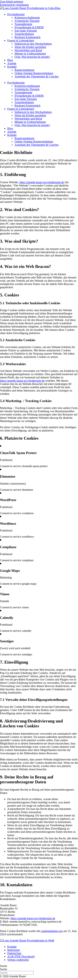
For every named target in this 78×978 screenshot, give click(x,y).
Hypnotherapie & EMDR (29, 27)
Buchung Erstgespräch (27, 37)
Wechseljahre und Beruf (28, 50)
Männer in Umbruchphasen (30, 53)
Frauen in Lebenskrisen (20, 40)
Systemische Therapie (27, 20)
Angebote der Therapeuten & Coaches (37, 76)
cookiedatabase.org (52, 931)
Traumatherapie (23, 24)
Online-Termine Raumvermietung (34, 73)
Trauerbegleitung (24, 33)
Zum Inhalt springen (11, 1)
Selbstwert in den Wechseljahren (33, 43)
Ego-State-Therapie (26, 30)
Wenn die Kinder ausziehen (30, 47)
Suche (3, 965)
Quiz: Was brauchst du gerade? (32, 56)
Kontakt (12, 66)
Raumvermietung (24, 69)
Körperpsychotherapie (27, 17)
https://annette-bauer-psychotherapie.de (41, 182)
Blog (10, 60)
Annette (11, 63)
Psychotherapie (16, 14)
